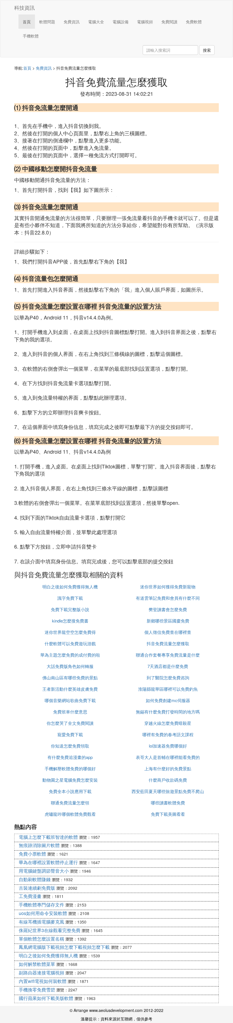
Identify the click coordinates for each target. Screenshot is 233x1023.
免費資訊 (72, 21)
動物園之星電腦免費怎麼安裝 (70, 780)
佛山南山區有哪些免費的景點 (70, 677)
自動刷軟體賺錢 (35, 879)
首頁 (27, 21)
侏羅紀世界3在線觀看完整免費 (49, 930)
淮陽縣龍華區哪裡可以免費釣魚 (168, 689)
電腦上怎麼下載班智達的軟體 (48, 837)
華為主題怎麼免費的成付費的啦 (70, 655)
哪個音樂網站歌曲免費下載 (70, 700)
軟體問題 (47, 21)
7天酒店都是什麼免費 (167, 666)
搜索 (207, 50)
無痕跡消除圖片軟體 (39, 845)
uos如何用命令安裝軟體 (43, 913)
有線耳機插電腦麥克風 (41, 921)
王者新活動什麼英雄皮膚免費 (70, 689)
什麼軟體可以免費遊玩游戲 (70, 643)
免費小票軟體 (32, 853)
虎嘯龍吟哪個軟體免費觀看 (70, 814)
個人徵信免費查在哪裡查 (167, 632)
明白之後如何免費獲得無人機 (70, 587)
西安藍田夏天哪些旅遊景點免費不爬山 (168, 791)
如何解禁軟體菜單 (37, 964)
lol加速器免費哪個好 (168, 746)
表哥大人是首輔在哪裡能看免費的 (168, 757)
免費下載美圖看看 (168, 814)
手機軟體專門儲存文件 (41, 904)
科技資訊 (24, 7)
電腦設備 (120, 21)
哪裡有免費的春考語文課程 (168, 734)
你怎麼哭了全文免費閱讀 (70, 723)
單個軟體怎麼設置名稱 (41, 938)
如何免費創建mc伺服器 (168, 700)
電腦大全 (96, 21)
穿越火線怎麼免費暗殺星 (167, 723)
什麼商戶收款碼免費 (168, 780)
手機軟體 (31, 36)
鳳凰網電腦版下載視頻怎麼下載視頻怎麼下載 (64, 947)
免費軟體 (194, 21)
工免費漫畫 (30, 896)
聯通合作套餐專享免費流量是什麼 (168, 655)
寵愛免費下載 (70, 734)
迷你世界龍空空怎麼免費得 (70, 632)
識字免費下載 (70, 598)
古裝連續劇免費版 (37, 888)
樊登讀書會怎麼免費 (168, 609)
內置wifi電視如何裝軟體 (42, 981)
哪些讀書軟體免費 (168, 803)
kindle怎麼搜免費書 (70, 621)
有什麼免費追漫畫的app (70, 757)
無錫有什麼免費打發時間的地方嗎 (168, 712)
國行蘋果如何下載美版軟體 (46, 998)
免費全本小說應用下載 (70, 791)
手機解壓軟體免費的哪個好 (70, 768)
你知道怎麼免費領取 (70, 746)
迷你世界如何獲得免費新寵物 (167, 587)
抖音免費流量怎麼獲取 (168, 643)
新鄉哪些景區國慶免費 (168, 621)
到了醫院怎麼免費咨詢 (168, 677)
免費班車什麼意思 (70, 712)
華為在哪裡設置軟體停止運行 (48, 862)
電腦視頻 (145, 21)
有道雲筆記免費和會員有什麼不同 (168, 598)
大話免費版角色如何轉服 (70, 666)
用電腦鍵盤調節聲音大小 (44, 871)
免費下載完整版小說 (70, 609)
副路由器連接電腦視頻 (41, 972)
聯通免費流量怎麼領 (70, 803)
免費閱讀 (169, 21)
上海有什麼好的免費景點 (167, 768)
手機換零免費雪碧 (37, 989)
